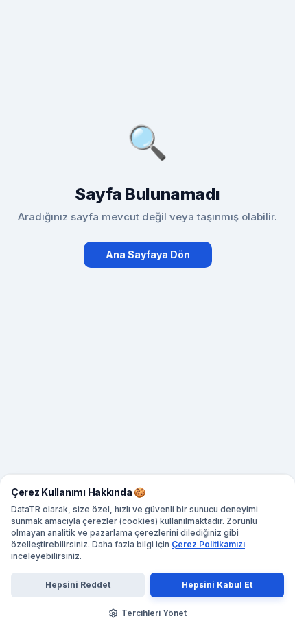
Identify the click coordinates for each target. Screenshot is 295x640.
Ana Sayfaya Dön (148, 254)
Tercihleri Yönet (154, 613)
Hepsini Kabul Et (217, 585)
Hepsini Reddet (77, 585)
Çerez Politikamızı (208, 544)
